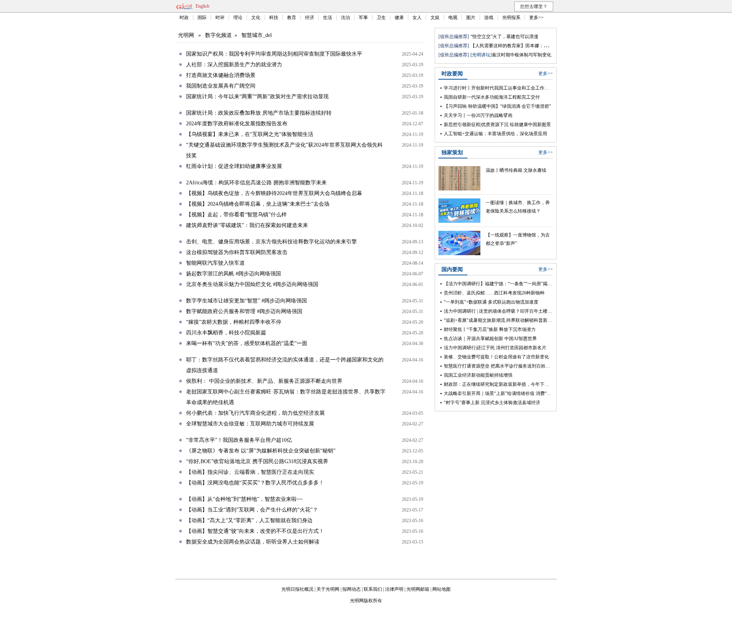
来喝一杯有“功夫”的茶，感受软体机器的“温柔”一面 (246, 343)
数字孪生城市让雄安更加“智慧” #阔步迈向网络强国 (246, 301)
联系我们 (373, 589)
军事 (363, 17)
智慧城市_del (256, 35)
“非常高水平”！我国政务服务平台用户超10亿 (239, 440)
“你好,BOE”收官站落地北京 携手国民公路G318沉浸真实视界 (257, 461)
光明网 (186, 35)
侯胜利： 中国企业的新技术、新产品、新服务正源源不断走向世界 (264, 381)
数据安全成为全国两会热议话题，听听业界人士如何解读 (252, 542)
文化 (255, 17)
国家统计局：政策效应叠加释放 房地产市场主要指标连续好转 (259, 113)
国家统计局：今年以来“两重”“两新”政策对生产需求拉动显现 (257, 96)
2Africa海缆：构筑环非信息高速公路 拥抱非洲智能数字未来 (256, 182)
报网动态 (351, 589)
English (202, 6)
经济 (309, 17)
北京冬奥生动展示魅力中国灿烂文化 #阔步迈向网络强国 (252, 284)
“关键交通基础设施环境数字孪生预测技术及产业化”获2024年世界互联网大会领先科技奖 (284, 150)
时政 (184, 17)
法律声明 (394, 589)
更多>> (536, 17)
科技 (273, 17)
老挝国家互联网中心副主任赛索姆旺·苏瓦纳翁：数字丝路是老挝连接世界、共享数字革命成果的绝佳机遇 (285, 397)
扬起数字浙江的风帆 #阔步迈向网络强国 (233, 274)
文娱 (435, 17)
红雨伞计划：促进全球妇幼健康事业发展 (234, 166)
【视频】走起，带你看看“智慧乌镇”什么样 (236, 214)
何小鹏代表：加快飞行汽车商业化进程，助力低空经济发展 (255, 413)
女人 (417, 17)
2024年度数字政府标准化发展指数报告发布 (236, 123)
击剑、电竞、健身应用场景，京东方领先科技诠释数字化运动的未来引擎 (271, 242)
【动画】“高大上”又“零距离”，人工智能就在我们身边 (249, 520)
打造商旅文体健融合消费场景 (220, 75)
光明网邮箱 (417, 589)
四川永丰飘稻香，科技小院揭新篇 (226, 333)
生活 (327, 17)
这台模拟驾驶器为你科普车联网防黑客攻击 (236, 252)
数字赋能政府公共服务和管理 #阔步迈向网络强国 (244, 311)
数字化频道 (218, 35)
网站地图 (441, 589)
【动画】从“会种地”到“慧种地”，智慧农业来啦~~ (244, 499)
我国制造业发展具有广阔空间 (220, 86)
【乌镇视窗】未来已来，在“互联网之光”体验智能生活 (249, 134)
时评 (220, 17)
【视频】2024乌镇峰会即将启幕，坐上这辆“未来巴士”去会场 (257, 204)
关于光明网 (327, 589)
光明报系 (511, 17)
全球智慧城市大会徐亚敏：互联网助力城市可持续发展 (250, 424)
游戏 (488, 17)
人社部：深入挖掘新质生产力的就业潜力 (234, 64)
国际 (202, 17)
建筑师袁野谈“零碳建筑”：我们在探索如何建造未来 (247, 225)
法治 (345, 17)
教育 (291, 17)
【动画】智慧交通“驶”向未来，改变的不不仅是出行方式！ (255, 531)
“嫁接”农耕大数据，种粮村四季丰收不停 (233, 322)
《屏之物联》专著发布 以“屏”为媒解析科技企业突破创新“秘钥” (261, 451)
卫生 (381, 17)
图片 (470, 17)
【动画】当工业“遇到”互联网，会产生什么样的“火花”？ (252, 510)
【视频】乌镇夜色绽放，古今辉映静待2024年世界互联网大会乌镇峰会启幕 (274, 193)
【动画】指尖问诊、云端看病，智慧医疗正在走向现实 (250, 472)
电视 (453, 17)
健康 (399, 17)
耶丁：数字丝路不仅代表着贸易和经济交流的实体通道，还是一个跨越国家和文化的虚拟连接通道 (285, 365)
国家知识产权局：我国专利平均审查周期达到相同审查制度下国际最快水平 (274, 54)
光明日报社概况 (297, 589)
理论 (237, 17)
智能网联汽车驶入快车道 (215, 263)
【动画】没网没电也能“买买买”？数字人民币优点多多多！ (255, 483)
